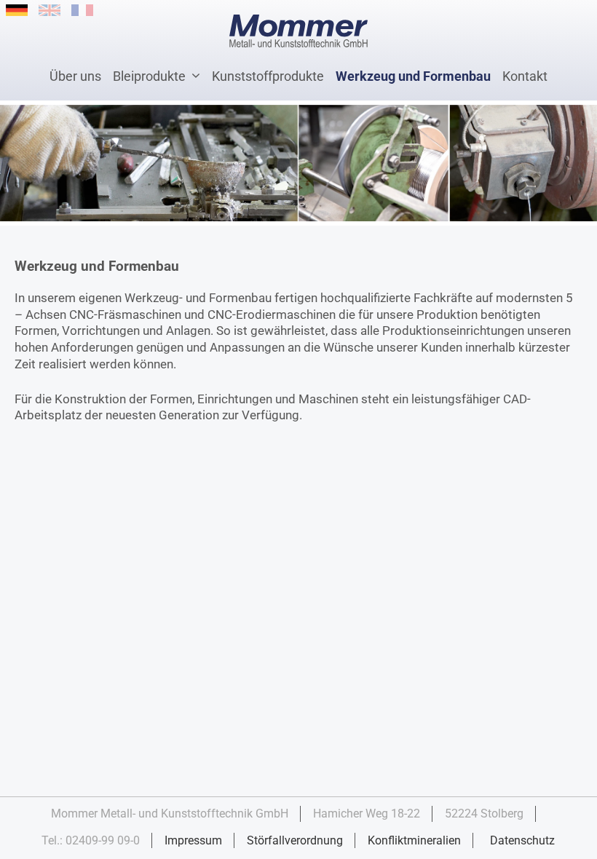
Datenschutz (522, 840)
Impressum (193, 840)
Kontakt (524, 76)
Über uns (75, 76)
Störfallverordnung (295, 840)
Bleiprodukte (149, 76)
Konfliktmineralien (414, 840)
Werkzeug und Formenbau (413, 76)
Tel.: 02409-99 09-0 (90, 840)
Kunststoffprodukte (268, 76)
